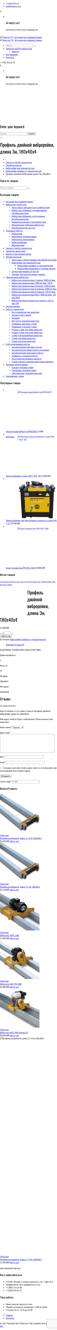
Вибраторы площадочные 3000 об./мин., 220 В (32, 283)
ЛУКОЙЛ (9, 585)
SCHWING (43, 582)
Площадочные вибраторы (17, 277)
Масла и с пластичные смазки (18, 254)
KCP (25, 582)
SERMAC (49, 582)
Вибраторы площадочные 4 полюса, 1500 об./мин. (34, 286)
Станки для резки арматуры (24, 341)
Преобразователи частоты (23, 227)
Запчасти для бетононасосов (19, 162)
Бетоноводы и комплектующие (19, 201)
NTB (28, 582)
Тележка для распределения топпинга (28, 274)
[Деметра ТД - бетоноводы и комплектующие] (21, 37)
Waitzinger (3, 585)
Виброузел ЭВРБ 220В (9, 935)
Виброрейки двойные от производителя (24, 171)
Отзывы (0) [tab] (19, 644)
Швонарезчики (18, 245)
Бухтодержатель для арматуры (25, 312)
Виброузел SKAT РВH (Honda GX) (14, 1032)
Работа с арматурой (15, 309)
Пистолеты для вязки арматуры (25, 320)
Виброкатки (17, 233)
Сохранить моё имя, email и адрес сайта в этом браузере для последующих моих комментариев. (28, 769)
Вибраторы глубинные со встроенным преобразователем (28, 218)
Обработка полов (13, 165)
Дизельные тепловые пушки (24, 370)
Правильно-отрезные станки (24, 326)
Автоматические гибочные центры (27, 347)
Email (3, 762)
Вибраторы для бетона (16, 204)
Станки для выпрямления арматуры (27, 335)
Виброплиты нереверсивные (24, 236)
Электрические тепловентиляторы (27, 373)
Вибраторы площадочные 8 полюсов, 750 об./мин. (34, 291)
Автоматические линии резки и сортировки (30, 349)
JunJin (22, 582)
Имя (2, 756)
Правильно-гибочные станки (24, 323)
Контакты (10, 1318)
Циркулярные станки (15, 376)
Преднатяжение (13, 306)
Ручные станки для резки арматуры (27, 332)
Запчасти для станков (21, 315)
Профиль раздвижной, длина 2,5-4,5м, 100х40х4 (20, 1259)
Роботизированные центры (18, 344)
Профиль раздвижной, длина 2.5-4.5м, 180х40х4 (20, 838)
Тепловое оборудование (17, 364)
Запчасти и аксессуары (16, 251)
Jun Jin (18, 582)
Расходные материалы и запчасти (27, 358)
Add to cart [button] (14, 841)
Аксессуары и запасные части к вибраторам (31, 207)
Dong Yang (6, 582)
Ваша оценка (6, 727)
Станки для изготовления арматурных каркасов (32, 361)
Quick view (4, 835)
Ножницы (16, 318)
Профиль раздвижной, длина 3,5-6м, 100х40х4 (20, 886)
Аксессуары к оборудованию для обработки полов (34, 259)
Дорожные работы (14, 230)
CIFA (1, 582)
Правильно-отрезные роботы (25, 355)
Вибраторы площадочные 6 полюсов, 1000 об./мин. (34, 288)
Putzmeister (33, 582)
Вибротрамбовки (19, 242)
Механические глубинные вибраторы (28, 224)
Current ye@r (6, 781)
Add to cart (6, 636)
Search (32, 134)
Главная (9, 1315)
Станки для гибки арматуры (24, 338)
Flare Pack (13, 582)
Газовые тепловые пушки (22, 367)
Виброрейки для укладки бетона (20, 168)
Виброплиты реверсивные (23, 239)
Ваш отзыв (5, 732)
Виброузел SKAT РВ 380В (11, 984)
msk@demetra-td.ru (13, 6)
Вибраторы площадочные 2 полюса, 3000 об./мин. (34, 280)
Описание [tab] (10, 644)
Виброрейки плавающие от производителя (36, 268)
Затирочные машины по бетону (25, 271)
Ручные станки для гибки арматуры (27, 329)
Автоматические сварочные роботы (27, 352)
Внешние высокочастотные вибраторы (29, 222)
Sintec (53, 582)
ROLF (38, 582)
